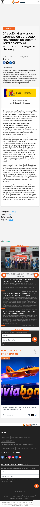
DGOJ (7, 59)
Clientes (19, 496)
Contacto (26, 498)
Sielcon (33, 448)
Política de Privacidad (29, 496)
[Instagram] (9, 457)
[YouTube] (20, 457)
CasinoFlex (5, 437)
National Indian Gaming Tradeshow (14, 445)
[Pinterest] (13, 457)
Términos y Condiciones (16, 498)
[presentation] (3, 275)
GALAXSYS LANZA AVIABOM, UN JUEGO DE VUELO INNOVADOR (19, 408)
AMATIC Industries (8, 441)
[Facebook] (2, 457)
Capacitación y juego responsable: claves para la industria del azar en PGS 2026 (19, 294)
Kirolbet (31, 445)
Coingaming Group (8, 448)
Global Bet (25, 448)
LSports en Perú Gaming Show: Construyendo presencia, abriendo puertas (20, 312)
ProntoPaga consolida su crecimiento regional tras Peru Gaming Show (18, 280)
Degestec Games (24, 437)
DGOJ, (9, 214)
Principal (6, 496)
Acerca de (12, 496)
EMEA (11, 220)
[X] (6, 457)
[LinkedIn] (16, 457)
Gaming (13, 212)
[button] (38, 2)
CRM (18, 448)
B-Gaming (14, 437)
